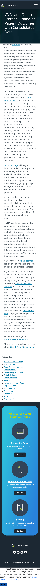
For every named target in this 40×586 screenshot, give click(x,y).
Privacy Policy (30, 562)
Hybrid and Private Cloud (14, 383)
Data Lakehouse (10, 375)
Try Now (20, 493)
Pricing (20, 519)
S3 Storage (8, 394)
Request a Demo (20, 443)
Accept (4, 584)
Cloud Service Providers (13, 367)
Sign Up (20, 455)
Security (7, 396)
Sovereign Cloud (10, 399)
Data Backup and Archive (14, 372)
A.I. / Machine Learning (13, 362)
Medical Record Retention (16, 339)
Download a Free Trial (20, 481)
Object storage (11, 165)
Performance (9, 388)
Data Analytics (10, 370)
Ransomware (9, 391)
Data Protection (10, 378)
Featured (7, 380)
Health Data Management (22, 347)
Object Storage (10, 386)
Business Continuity (12, 364)
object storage (26, 260)
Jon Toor (16, 44)
